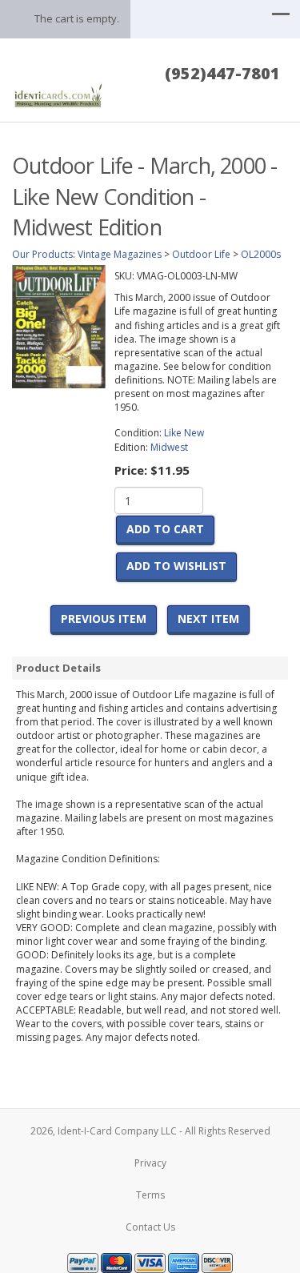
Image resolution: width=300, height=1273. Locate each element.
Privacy (150, 1163)
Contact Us (150, 1227)
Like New (184, 433)
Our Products (42, 254)
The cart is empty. (76, 18)
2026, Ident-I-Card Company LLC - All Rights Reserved (150, 1131)
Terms (150, 1195)
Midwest (169, 447)
